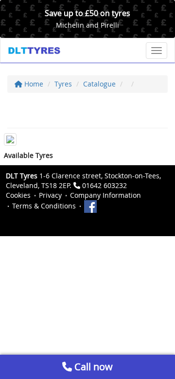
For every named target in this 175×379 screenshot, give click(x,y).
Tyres (63, 83)
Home (32, 83)
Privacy (50, 195)
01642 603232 (104, 185)
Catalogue (99, 83)
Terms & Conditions (44, 205)
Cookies (18, 195)
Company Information (105, 195)
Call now (92, 366)
